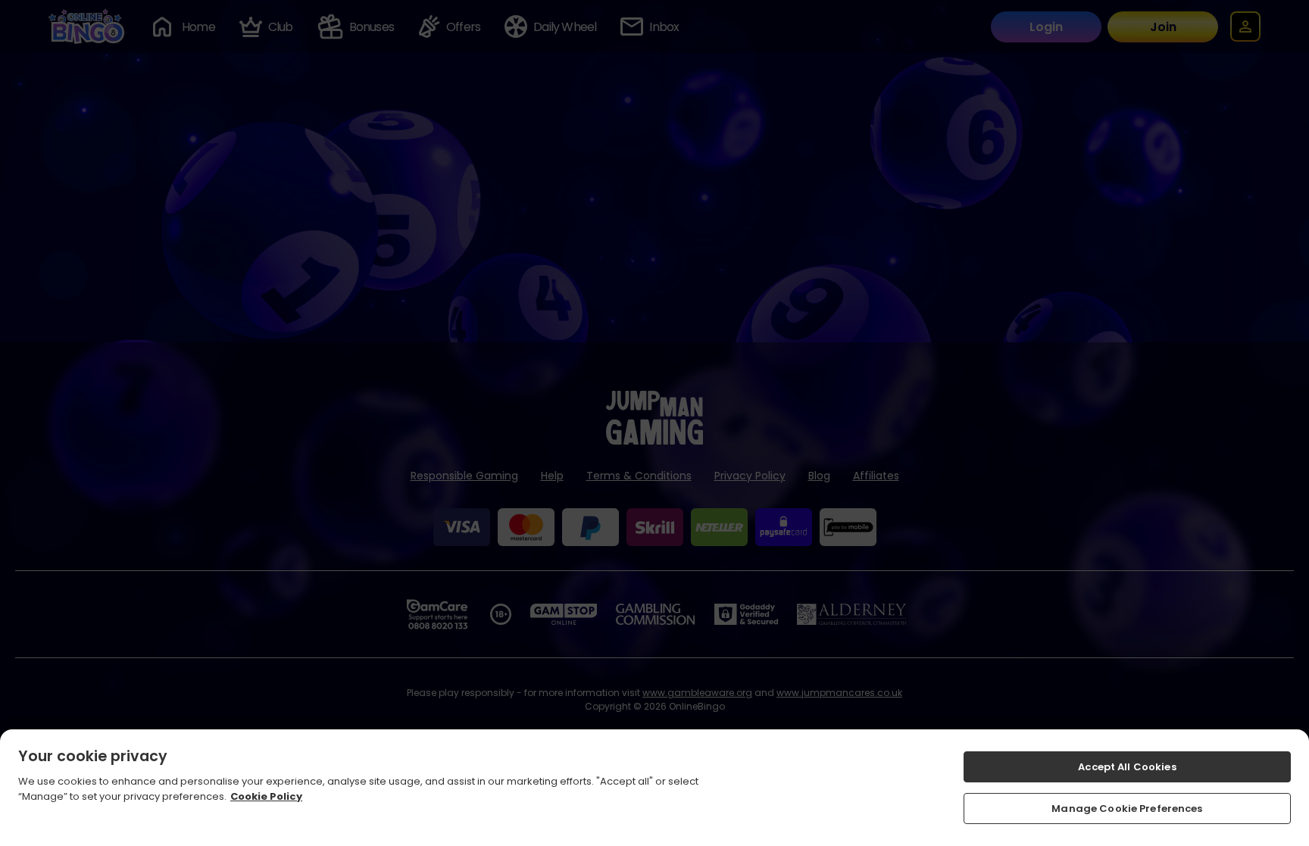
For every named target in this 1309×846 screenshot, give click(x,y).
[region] (654, 787)
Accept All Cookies (1127, 767)
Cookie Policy (266, 795)
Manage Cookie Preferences (1126, 808)
